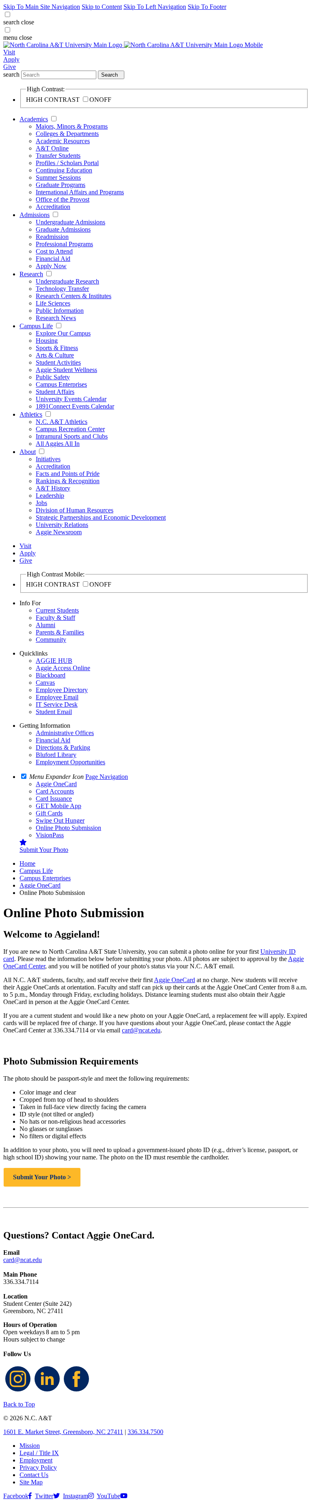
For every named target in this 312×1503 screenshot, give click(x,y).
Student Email (54, 711)
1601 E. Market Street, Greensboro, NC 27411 (63, 1431)
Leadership (50, 495)
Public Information (60, 310)
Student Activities (58, 362)
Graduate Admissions (63, 229)
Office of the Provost (62, 199)
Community (51, 639)
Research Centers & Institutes (73, 295)
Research (31, 274)
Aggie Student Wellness (66, 369)
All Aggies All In (58, 443)
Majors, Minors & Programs (72, 126)
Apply (11, 59)
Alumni (45, 624)
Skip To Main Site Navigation (41, 6)
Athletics (31, 414)
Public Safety (53, 377)
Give (9, 66)
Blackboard (50, 675)
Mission (30, 1445)
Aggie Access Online (63, 667)
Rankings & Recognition (68, 480)
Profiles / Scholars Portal (67, 162)
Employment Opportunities (70, 762)
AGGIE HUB (54, 660)
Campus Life (36, 326)
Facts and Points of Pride (68, 473)
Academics (34, 119)
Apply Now (51, 265)
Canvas (45, 682)
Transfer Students (58, 155)
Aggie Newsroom (59, 532)
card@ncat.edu (141, 1030)
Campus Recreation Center (70, 429)
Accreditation (53, 206)
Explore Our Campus (63, 333)
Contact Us (34, 1474)
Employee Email (57, 697)
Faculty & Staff (55, 617)
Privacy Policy (38, 1467)
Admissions (35, 214)
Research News (56, 317)
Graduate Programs (60, 184)
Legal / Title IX (39, 1452)
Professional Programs (64, 244)
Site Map (31, 1482)
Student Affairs (55, 391)
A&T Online (52, 148)
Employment (36, 1460)
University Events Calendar (71, 399)
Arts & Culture (55, 355)
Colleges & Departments (67, 133)
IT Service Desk (57, 704)
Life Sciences (53, 303)
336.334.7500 (145, 1431)
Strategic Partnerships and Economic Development (101, 517)
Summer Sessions (58, 177)
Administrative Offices (65, 732)
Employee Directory (62, 689)
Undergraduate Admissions (70, 222)
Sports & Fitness (57, 347)
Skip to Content (102, 6)
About (28, 451)
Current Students (57, 610)
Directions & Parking (63, 747)
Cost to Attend (54, 251)
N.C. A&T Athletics (61, 421)
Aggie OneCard (40, 885)
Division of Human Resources (74, 510)
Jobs (41, 502)
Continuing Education (64, 170)
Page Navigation (106, 776)
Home (27, 863)
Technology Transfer (62, 288)
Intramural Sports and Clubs (72, 436)
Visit (9, 52)
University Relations (62, 524)
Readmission (52, 236)
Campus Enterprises (61, 384)
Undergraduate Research (67, 281)
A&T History (53, 488)
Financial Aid (53, 258)
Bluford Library (56, 754)
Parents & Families (60, 632)
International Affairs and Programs (80, 192)
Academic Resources (63, 141)
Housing (47, 340)
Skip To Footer (207, 6)
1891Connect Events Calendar (75, 406)
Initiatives (48, 459)
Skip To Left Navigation (155, 6)
